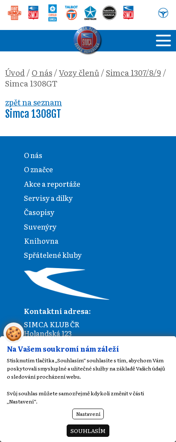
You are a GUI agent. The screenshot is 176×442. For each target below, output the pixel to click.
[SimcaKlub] (88, 41)
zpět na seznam (33, 102)
